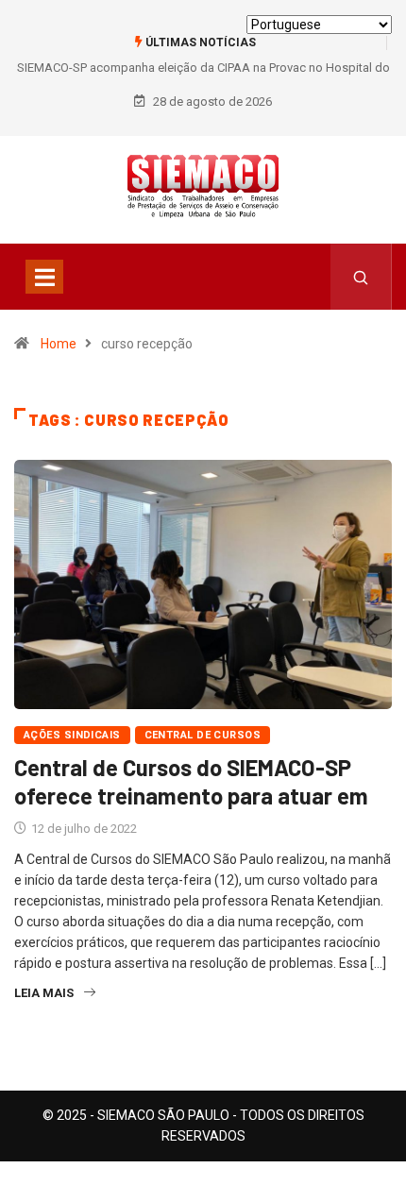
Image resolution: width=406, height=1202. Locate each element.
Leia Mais (44, 993)
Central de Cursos (202, 735)
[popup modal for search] (361, 277)
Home (58, 343)
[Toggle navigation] (44, 276)
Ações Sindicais (72, 735)
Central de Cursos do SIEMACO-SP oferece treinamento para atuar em (191, 781)
